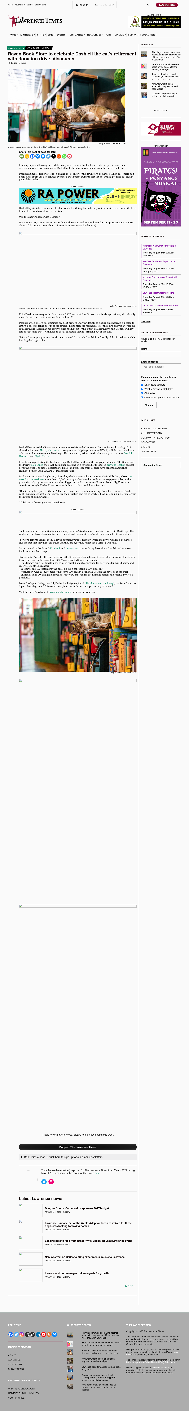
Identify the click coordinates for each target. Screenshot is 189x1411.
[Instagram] (21, 1334)
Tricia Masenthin (18, 63)
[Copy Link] (27, 156)
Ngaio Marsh (42, 456)
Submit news (40, 5)
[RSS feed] (49, 1334)
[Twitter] (48, 156)
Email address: (149, 361)
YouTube (87, 5)
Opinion (119, 35)
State (40, 35)
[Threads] (27, 1334)
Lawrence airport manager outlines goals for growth (77, 1273)
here (97, 1173)
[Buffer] (53, 156)
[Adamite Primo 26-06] (154, 21)
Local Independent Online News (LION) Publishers (150, 1362)
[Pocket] (69, 156)
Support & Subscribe (141, 35)
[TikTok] (32, 1334)
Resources (94, 35)
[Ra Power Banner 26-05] (78, 196)
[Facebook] (32, 156)
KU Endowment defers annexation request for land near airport (165, 86)
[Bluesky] (37, 156)
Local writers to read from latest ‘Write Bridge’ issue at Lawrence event (88, 1241)
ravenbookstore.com (60, 592)
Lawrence (26, 35)
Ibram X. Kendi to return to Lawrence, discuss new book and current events (166, 76)
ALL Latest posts (151, 433)
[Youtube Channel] (43, 1334)
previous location (116, 465)
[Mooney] (161, 112)
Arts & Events (16, 48)
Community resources (155, 437)
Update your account (21, 1388)
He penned (37, 465)
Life (50, 35)
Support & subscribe (154, 428)
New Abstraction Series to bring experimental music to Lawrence (84, 1257)
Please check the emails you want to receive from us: (158, 378)
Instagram (84, 5)
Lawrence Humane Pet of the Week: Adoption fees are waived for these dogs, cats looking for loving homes (88, 1224)
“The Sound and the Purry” (99, 583)
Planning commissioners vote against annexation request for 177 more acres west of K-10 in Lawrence (166, 56)
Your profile (16, 1397)
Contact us (29, 5)
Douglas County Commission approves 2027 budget (77, 1208)
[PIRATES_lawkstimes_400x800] (161, 186)
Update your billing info (23, 1393)
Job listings (148, 451)
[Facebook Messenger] (43, 156)
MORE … (131, 1286)
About (10, 5)
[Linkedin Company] (38, 1334)
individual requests (160, 1367)
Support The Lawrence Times (77, 1147)
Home (13, 35)
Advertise (19, 5)
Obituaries (76, 35)
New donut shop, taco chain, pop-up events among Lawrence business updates (99, 1387)
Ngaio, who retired (50, 450)
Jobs (108, 35)
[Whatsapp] (64, 156)
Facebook (77, 5)
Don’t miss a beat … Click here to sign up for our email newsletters (63, 1157)
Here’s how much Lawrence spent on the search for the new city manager (165, 67)
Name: (144, 348)
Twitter (80, 5)
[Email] (21, 156)
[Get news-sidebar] (161, 129)
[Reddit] (59, 156)
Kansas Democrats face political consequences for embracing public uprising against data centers (99, 1377)
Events (61, 35)
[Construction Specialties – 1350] (78, 519)
